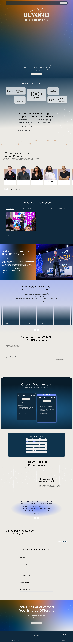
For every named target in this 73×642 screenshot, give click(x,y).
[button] (58, 541)
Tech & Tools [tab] (39, 208)
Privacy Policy (64, 640)
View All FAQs (36, 594)
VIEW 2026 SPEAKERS (15, 189)
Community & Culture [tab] (63, 208)
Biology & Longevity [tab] (10, 208)
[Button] (63, 634)
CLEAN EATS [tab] (50, 208)
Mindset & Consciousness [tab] (25, 208)
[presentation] (5, 189)
